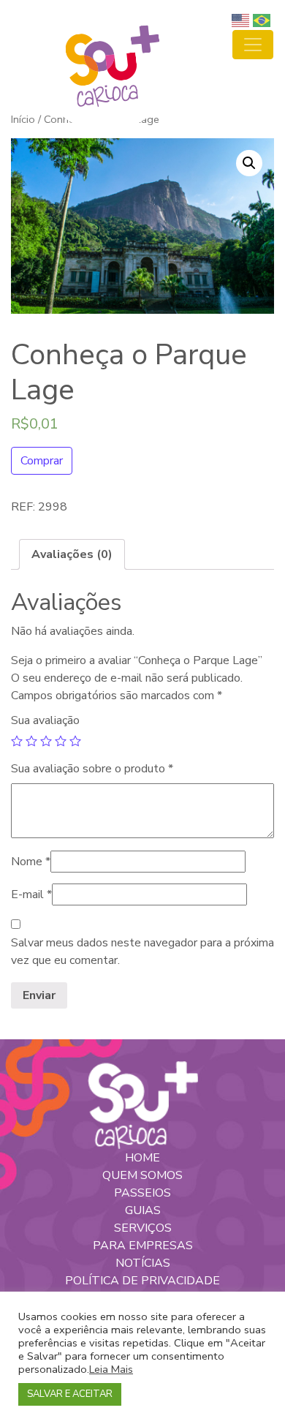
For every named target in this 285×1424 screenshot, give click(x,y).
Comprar (41, 461)
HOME (142, 1158)
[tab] (72, 554)
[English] (242, 20)
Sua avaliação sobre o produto (92, 769)
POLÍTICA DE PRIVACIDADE (142, 1281)
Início (23, 119)
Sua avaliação (45, 720)
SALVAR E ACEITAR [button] (70, 1394)
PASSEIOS (142, 1193)
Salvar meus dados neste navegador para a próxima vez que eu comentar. (142, 951)
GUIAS (143, 1210)
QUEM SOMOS (142, 1175)
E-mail (31, 894)
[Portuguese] (263, 20)
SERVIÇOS (143, 1228)
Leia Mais (111, 1369)
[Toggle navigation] (252, 44)
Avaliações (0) (72, 554)
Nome (30, 862)
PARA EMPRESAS (143, 1245)
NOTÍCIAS (142, 1263)
